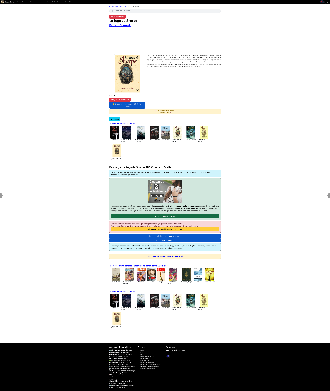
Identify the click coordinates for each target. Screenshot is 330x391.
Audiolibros (31, 2)
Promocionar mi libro (43, 2)
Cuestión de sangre (127, 282)
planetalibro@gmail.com (178, 350)
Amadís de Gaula (116, 282)
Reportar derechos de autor (149, 367)
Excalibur (114, 140)
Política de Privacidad (147, 362)
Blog (141, 354)
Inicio (111, 6)
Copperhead (165, 140)
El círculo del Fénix (209, 282)
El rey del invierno (154, 140)
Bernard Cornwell (120, 6)
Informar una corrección (148, 369)
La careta (141, 282)
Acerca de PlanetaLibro (120, 347)
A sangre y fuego (186, 282)
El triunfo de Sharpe (201, 140)
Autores (18, 2)
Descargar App (145, 360)
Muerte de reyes (191, 140)
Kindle (54, 2)
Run (198, 282)
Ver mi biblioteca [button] (117, 16)
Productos (60, 2)
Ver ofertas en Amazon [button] (165, 240)
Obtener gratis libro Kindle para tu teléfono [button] (165, 236)
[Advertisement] (165, 41)
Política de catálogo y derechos (150, 364)
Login (327, 2)
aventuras (115, 119)
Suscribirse (69, 2)
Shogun (161, 282)
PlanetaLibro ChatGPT (147, 356)
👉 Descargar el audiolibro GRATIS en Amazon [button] (127, 105)
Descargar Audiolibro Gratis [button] (165, 216)
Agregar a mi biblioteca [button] (120, 100)
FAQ (141, 352)
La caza (151, 282)
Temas (24, 2)
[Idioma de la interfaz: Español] (322, 1)
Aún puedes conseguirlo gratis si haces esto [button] (165, 229)
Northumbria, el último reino (140, 140)
